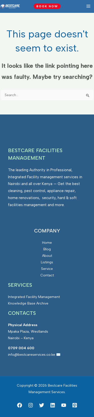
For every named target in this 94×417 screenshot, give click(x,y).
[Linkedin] (52, 405)
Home (47, 243)
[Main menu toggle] (88, 6)
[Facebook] (19, 405)
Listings (47, 262)
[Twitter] (41, 405)
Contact (47, 275)
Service (47, 269)
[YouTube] (63, 405)
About (47, 256)
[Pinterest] (74, 405)
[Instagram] (30, 405)
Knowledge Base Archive (28, 303)
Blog (47, 249)
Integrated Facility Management (34, 297)
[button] (47, 6)
